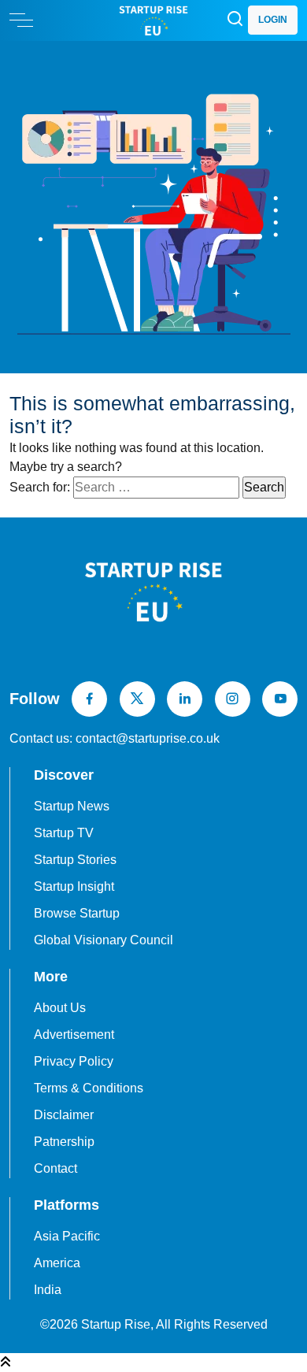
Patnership (64, 1141)
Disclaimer (64, 1115)
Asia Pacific (67, 1236)
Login (272, 19)
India (47, 1289)
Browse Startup (77, 913)
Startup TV (64, 833)
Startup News (71, 806)
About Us (60, 1007)
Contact (55, 1168)
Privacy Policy (73, 1061)
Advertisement (74, 1034)
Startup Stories (75, 859)
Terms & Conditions (88, 1088)
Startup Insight (74, 886)
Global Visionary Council (103, 940)
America (57, 1263)
